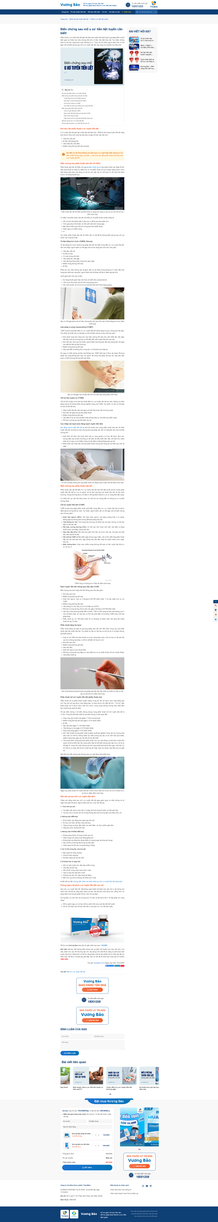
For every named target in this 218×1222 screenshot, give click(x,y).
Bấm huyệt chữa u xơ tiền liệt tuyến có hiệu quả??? (110, 1088)
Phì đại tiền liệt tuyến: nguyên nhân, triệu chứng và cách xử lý (147, 53)
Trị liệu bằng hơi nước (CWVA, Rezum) (75, 98)
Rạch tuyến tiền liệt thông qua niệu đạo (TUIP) (77, 113)
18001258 (137, 6)
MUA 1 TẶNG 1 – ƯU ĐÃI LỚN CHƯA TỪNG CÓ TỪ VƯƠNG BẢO (148, 46)
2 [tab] (110, 1094)
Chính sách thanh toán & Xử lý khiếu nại (124, 1193)
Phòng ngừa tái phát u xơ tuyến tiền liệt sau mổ (75, 123)
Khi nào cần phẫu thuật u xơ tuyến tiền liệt (74, 93)
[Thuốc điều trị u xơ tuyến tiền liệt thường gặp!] (143, 1076)
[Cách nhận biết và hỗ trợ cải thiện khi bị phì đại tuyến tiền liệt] (134, 61)
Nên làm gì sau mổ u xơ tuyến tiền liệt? (73, 121)
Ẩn (72, 90)
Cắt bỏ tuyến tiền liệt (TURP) (72, 111)
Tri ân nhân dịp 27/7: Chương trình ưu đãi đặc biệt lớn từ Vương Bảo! (148, 39)
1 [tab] (109, 1094)
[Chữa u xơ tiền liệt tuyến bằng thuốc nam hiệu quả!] (77, 1076)
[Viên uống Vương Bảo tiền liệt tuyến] (70, 4)
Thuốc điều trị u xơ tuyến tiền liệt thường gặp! (141, 1088)
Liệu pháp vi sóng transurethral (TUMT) (75, 100)
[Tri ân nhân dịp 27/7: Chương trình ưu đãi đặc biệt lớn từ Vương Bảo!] (134, 40)
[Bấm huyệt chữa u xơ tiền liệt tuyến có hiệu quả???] (110, 1076)
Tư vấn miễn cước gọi (139, 3)
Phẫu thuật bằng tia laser (71, 115)
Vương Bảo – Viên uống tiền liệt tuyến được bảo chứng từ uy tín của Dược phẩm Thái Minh (148, 67)
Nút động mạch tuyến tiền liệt (71, 427)
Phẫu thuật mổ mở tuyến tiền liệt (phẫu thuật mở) (78, 118)
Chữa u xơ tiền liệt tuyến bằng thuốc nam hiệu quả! (76, 1088)
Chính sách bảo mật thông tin (120, 1190)
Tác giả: (90, 963)
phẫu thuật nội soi (94, 167)
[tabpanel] (143, 1079)
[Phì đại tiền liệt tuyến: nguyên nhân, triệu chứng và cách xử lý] (134, 54)
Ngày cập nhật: (110, 963)
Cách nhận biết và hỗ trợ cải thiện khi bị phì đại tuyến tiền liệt (148, 60)
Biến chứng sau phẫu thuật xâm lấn (72, 108)
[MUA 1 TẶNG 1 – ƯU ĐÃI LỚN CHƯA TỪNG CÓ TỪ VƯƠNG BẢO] (134, 47)
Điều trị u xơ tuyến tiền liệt (76, 972)
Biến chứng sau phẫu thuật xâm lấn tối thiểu (74, 96)
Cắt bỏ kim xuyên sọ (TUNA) (72, 103)
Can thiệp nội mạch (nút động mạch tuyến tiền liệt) (78, 105)
